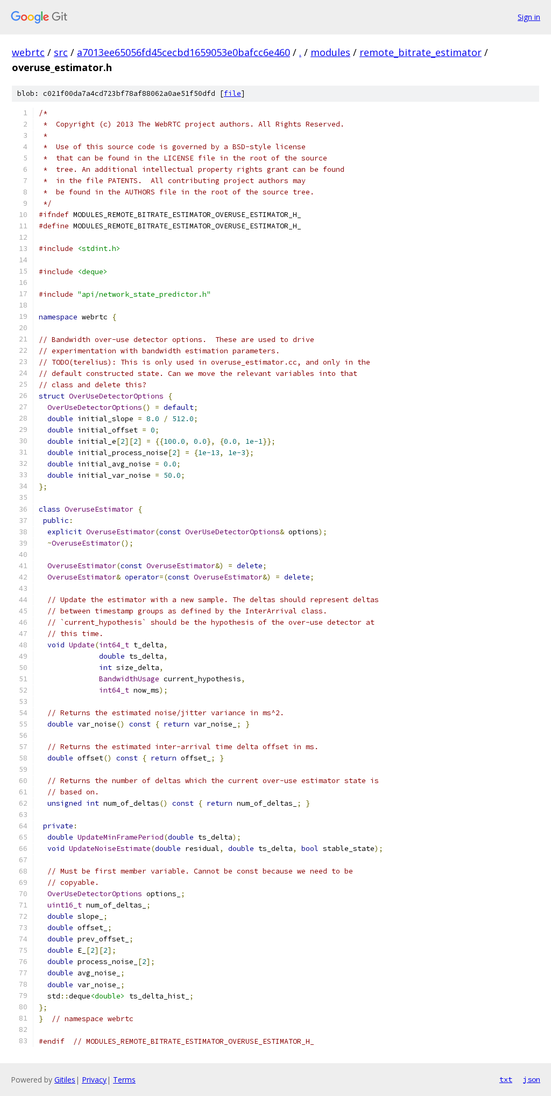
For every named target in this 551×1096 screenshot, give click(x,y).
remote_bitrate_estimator (420, 52)
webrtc (28, 52)
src (61, 52)
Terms (124, 1079)
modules (330, 52)
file (232, 93)
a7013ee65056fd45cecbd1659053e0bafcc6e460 (183, 52)
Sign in (529, 17)
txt (505, 1079)
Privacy (94, 1079)
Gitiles (64, 1079)
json (531, 1079)
